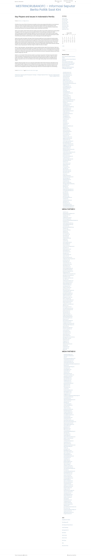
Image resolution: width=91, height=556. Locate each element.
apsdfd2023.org (66, 196)
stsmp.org (65, 90)
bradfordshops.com (67, 175)
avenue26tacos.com (67, 392)
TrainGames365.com (67, 98)
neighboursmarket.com (68, 484)
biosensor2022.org (66, 230)
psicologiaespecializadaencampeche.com (72, 363)
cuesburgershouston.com (69, 362)
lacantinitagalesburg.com (68, 268)
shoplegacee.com (66, 116)
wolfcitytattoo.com (67, 418)
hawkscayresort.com (67, 249)
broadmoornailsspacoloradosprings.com (72, 395)
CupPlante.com (66, 119)
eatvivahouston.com (68, 379)
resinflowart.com (67, 387)
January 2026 (64, 20)
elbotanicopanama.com (67, 257)
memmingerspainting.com (68, 141)
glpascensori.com (67, 428)
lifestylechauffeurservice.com (68, 149)
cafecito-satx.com (67, 407)
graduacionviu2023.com (68, 409)
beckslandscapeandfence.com (69, 358)
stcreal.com (65, 121)
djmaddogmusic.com (68, 450)
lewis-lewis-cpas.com (67, 171)
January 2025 (64, 23)
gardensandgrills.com (68, 461)
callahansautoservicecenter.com (69, 273)
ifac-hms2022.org (66, 234)
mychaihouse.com (66, 312)
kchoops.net (66, 469)
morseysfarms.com (66, 331)
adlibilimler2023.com (67, 179)
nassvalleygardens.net (68, 494)
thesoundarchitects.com (68, 451)
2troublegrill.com (67, 434)
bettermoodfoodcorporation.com (69, 83)
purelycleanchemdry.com (68, 113)
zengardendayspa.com (68, 412)
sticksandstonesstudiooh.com (69, 436)
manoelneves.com (66, 91)
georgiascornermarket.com (68, 275)
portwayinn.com (67, 449)
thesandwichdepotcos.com (68, 143)
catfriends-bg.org (66, 76)
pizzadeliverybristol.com (67, 269)
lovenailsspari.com (66, 286)
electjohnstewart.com (68, 495)
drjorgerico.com (66, 128)
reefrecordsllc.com (67, 401)
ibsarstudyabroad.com (67, 242)
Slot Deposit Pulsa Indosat (67, 524)
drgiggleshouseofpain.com (68, 145)
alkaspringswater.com (67, 283)
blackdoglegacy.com (68, 377)
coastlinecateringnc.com (68, 361)
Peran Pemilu (68, 2)
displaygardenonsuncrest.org (69, 337)
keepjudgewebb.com (68, 454)
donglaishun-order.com (67, 297)
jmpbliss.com (65, 127)
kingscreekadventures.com (68, 110)
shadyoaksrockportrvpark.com (69, 258)
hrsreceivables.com (66, 134)
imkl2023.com (65, 198)
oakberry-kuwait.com (67, 287)
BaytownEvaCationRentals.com (69, 99)
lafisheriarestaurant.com (68, 301)
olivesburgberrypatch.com (69, 424)
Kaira (22, 555)
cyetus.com (65, 174)
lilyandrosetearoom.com (68, 423)
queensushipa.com (66, 130)
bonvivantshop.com (67, 117)
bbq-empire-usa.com (67, 338)
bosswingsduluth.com (67, 306)
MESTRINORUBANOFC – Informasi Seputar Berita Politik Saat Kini (45, 8)
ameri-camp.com (66, 132)
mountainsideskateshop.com (69, 471)
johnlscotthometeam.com (68, 156)
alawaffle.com (66, 402)
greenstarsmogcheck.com (68, 271)
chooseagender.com (67, 86)
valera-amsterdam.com (68, 480)
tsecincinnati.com (66, 245)
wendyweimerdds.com (67, 131)
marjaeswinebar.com (67, 262)
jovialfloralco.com (66, 154)
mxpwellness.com (67, 442)
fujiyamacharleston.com (67, 294)
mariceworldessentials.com (68, 300)
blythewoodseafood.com (68, 316)
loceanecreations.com (68, 476)
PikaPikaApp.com (66, 105)
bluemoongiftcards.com (68, 467)
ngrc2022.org (65, 168)
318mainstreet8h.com (67, 284)
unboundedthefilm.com (67, 75)
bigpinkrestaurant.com (67, 138)
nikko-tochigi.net (67, 464)
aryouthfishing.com (67, 403)
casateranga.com (67, 435)
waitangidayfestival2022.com (68, 205)
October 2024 (64, 27)
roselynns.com (66, 94)
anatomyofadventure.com (69, 456)
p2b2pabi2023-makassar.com (68, 213)
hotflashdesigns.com (67, 146)
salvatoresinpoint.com (67, 153)
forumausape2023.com (67, 197)
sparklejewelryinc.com (68, 413)
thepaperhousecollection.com (69, 445)
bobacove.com (66, 319)
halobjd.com (65, 102)
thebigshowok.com (67, 380)
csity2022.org (65, 240)
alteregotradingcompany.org (68, 183)
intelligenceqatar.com (67, 103)
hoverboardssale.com (67, 87)
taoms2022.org (66, 235)
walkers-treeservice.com (68, 438)
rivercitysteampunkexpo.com (69, 468)
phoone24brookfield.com (68, 320)
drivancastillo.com (67, 457)
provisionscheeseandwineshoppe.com (70, 220)
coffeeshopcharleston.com (68, 280)
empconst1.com (66, 135)
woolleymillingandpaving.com (69, 431)
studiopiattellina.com (67, 291)
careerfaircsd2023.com (67, 200)
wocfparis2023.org (66, 214)
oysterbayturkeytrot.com (69, 420)
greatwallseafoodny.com (68, 383)
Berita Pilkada (71, 0)
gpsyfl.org (65, 349)
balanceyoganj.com (66, 95)
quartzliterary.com (66, 289)
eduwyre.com (65, 161)
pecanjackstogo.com (68, 410)
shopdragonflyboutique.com (68, 324)
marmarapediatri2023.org (68, 224)
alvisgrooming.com (66, 313)
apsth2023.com (66, 201)
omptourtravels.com (68, 497)
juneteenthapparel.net (68, 504)
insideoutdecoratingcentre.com (69, 152)
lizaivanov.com (66, 372)
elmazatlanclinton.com (67, 264)
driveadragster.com (67, 369)
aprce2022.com (66, 185)
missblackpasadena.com (68, 396)
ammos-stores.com (67, 475)
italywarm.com (66, 505)
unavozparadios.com (67, 254)
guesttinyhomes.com (68, 373)
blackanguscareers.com (68, 486)
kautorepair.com (66, 261)
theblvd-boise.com (66, 164)
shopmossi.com (67, 439)
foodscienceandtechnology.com (70, 509)
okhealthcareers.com (67, 72)
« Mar (63, 46)
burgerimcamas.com (68, 513)
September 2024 (65, 29)
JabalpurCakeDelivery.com (68, 101)
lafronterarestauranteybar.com (70, 421)
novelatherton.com (67, 493)
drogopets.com (66, 341)
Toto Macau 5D (65, 522)
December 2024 (65, 25)
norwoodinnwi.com (67, 483)
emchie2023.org (66, 225)
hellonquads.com (66, 250)
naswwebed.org (66, 180)
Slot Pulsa (64, 540)
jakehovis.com (65, 305)
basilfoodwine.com (67, 462)
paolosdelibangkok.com (67, 317)
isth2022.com (65, 212)
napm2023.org (66, 194)
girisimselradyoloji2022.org (68, 227)
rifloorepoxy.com (67, 429)
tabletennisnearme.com (67, 343)
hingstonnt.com (66, 84)
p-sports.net (66, 388)
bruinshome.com (67, 416)
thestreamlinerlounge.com (69, 490)
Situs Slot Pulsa (65, 545)
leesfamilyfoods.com (67, 169)
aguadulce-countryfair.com (68, 304)
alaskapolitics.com (66, 88)
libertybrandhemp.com (68, 482)
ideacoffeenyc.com (66, 265)
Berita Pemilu (66, 0)
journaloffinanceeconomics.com (70, 506)
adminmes (27, 20)
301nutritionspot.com (68, 473)
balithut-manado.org (67, 182)
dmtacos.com (66, 365)
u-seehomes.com (66, 157)
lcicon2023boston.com (67, 204)
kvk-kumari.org (67, 508)
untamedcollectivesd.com (68, 440)
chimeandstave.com (67, 381)
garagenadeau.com (66, 147)
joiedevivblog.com (67, 479)
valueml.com (65, 124)
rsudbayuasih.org (67, 501)
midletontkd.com (67, 460)
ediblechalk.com (66, 342)
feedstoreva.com (66, 339)
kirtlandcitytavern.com (68, 472)
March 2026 (64, 18)
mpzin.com (65, 120)
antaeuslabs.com (66, 112)
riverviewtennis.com (67, 333)
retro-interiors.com (66, 163)
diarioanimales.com (66, 251)
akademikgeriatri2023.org (68, 223)
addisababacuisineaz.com (69, 512)
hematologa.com (67, 370)
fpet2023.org (65, 165)
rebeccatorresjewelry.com (68, 125)
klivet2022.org (65, 232)
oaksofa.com (65, 345)
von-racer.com (66, 279)
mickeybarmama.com (67, 322)
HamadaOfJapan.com (67, 108)
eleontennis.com (66, 172)
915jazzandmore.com (67, 302)
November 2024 (65, 26)
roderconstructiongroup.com (68, 246)
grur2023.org (65, 191)
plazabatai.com (66, 247)
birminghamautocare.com (68, 308)
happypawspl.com (66, 272)
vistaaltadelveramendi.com (69, 359)
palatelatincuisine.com (68, 376)
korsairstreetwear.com (68, 390)
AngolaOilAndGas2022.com (68, 189)
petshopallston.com (67, 391)
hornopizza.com (67, 368)
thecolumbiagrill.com (67, 219)
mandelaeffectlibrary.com (68, 92)
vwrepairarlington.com (68, 354)
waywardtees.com (66, 79)
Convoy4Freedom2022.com (68, 190)
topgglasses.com (67, 394)
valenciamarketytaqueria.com (69, 399)
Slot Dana (64, 532)
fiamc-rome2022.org (67, 298)
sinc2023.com (65, 216)
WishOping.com (66, 114)
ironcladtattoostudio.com (69, 414)
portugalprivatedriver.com (68, 278)
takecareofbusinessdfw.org (68, 106)
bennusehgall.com (66, 243)
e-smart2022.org (66, 167)
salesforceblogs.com (67, 97)
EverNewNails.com (66, 150)
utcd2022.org (65, 228)
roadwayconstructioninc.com (68, 323)
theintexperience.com (67, 73)
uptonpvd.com (66, 432)
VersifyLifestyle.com (67, 109)
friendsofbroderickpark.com (68, 290)
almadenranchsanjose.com (68, 176)
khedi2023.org (66, 221)
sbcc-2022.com (66, 187)
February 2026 (65, 19)
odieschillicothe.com (67, 267)
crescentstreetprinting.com (69, 366)
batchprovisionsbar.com (67, 327)
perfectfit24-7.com (66, 276)
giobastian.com (67, 427)
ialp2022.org (65, 231)
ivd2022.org (65, 239)
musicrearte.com (66, 330)
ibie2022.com (65, 186)
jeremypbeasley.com (67, 142)
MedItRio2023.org (66, 202)
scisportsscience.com (68, 510)
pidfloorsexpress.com (67, 80)
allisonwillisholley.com (68, 446)
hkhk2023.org (65, 193)
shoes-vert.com (66, 256)
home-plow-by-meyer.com (69, 374)
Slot (63, 543)
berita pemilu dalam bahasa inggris (32, 70)
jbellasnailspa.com (66, 311)
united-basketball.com (68, 405)
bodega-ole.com (67, 489)
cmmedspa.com (67, 458)
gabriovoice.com (67, 385)
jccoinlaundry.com (66, 260)
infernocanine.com (67, 443)
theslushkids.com (67, 425)
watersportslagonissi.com (68, 158)
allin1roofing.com (67, 453)
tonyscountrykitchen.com (68, 309)
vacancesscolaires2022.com (68, 207)
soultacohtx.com (66, 346)
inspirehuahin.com (66, 139)
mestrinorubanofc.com (68, 491)
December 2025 (65, 22)
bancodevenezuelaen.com (68, 81)
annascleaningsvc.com (68, 417)
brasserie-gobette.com (67, 328)
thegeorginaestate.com (67, 315)
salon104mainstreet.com (68, 282)
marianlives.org (66, 77)
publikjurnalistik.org (68, 502)
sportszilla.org (66, 326)
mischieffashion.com (67, 160)
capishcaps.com (66, 348)
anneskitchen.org (67, 398)
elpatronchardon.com (67, 295)
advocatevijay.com (66, 178)
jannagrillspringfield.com (68, 293)
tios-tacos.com (66, 406)
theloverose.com (67, 384)
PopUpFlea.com (66, 123)
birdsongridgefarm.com (68, 478)
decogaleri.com (66, 253)
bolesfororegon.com (68, 487)
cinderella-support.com (67, 136)
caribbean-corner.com (68, 465)
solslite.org (66, 447)
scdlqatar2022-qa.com (67, 217)
